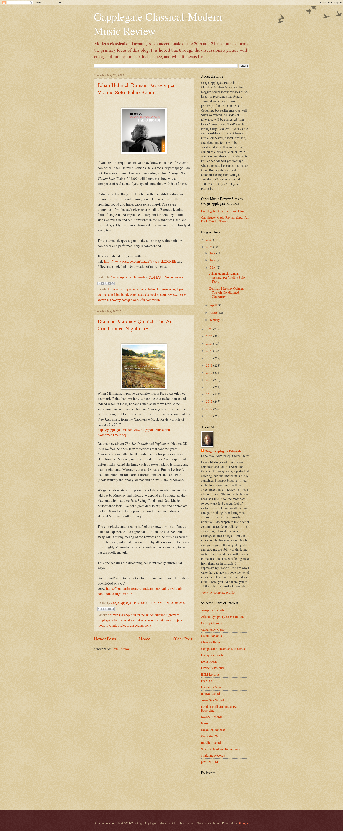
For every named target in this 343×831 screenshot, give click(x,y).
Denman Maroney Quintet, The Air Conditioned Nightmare (135, 324)
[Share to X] (106, 283)
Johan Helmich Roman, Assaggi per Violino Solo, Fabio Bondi (136, 88)
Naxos (205, 723)
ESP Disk (207, 681)
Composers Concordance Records (223, 648)
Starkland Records (213, 755)
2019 (209, 358)
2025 (209, 239)
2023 (209, 329)
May (213, 267)
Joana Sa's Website (213, 700)
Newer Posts (105, 639)
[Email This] (99, 283)
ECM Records (210, 674)
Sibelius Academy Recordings (220, 749)
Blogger (243, 823)
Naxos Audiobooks (213, 730)
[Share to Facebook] (109, 283)
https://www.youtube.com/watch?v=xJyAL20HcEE (140, 261)
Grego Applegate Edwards (223, 451)
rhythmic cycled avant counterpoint (128, 625)
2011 (209, 416)
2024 (209, 246)
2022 (209, 336)
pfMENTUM (209, 762)
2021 (209, 343)
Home (144, 639)
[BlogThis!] (102, 283)
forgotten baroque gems (123, 289)
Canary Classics (211, 623)
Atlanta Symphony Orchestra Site (222, 616)
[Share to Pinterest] (113, 283)
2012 (209, 409)
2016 (209, 380)
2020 (209, 350)
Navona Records (211, 717)
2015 (209, 387)
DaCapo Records (212, 655)
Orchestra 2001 (211, 736)
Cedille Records (211, 636)
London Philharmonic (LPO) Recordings (219, 708)
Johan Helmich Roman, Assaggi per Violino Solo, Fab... (227, 277)
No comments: (174, 277)
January (215, 320)
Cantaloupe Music (213, 629)
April (214, 305)
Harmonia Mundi (212, 687)
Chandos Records (212, 642)
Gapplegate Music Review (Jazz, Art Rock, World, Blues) (225, 219)
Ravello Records (211, 742)
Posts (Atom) (120, 649)
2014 (209, 394)
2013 (209, 401)
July (213, 253)
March (214, 312)
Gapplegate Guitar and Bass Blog (222, 211)
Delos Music (209, 661)
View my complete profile (218, 592)
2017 (209, 372)
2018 (209, 365)
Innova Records (211, 693)
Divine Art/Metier (212, 668)
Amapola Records (212, 610)
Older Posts (183, 639)
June (213, 260)
